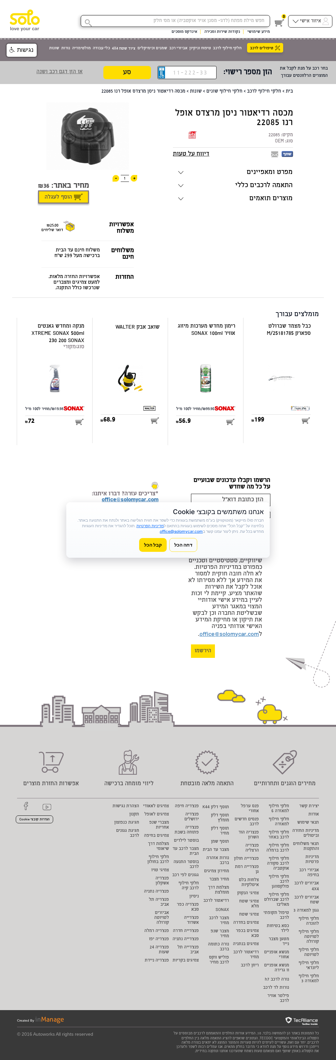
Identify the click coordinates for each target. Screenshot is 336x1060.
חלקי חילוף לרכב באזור (278, 835)
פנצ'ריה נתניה (156, 891)
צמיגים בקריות (186, 960)
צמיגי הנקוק (248, 893)
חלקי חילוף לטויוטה (309, 953)
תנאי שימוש (308, 822)
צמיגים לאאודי (156, 806)
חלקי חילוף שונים (224, 91)
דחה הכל (183, 545)
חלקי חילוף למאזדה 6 (279, 809)
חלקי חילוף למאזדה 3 (309, 979)
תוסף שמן (220, 841)
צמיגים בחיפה (156, 835)
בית (289, 91)
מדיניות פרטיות (312, 860)
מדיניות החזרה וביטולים (305, 833)
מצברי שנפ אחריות (159, 825)
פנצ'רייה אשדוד (191, 920)
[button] (22, 50)
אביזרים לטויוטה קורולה (161, 918)
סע (127, 72)
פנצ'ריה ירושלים (191, 817)
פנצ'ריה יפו (159, 939)
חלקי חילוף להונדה (309, 921)
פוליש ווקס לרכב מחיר (219, 960)
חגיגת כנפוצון (126, 822)
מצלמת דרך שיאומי (158, 847)
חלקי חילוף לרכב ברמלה (277, 848)
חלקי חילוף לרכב (264, 91)
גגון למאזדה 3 (306, 910)
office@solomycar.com (229, 634)
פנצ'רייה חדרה (186, 931)
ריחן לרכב (250, 965)
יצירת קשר (309, 806)
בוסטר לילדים (186, 840)
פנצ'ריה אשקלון (162, 881)
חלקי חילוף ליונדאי (309, 966)
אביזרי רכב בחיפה (309, 873)
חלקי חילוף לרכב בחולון (158, 860)
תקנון (134, 814)
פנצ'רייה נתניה (186, 939)
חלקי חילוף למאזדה (279, 822)
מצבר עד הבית (216, 850)
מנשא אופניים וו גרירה (276, 968)
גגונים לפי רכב (185, 875)
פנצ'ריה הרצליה (252, 848)
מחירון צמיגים (216, 871)
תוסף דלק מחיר (220, 831)
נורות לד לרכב (276, 987)
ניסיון (194, 896)
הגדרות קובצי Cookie (34, 820)
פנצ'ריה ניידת (157, 960)
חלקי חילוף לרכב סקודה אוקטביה (278, 863)
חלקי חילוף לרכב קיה (188, 886)
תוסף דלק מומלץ (220, 818)
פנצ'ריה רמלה (156, 931)
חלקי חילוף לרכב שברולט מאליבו (276, 900)
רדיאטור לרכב (216, 900)
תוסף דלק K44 (215, 807)
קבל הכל (153, 545)
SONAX (222, 910)
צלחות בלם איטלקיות (249, 883)
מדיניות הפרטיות (150, 525)
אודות (313, 814)
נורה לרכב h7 (277, 979)
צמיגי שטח (249, 914)
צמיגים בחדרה (246, 922)
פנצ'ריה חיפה (187, 806)
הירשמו (203, 651)
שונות (196, 91)
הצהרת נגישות (126, 806)
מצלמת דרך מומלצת (218, 890)
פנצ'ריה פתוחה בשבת (187, 830)
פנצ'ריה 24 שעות (159, 950)
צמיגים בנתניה (246, 944)
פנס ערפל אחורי (250, 809)
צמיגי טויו (160, 870)
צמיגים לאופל (156, 814)
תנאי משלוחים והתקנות (306, 847)
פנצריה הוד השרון (249, 835)
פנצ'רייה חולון (246, 858)
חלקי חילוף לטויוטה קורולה (309, 937)
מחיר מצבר (219, 879)
